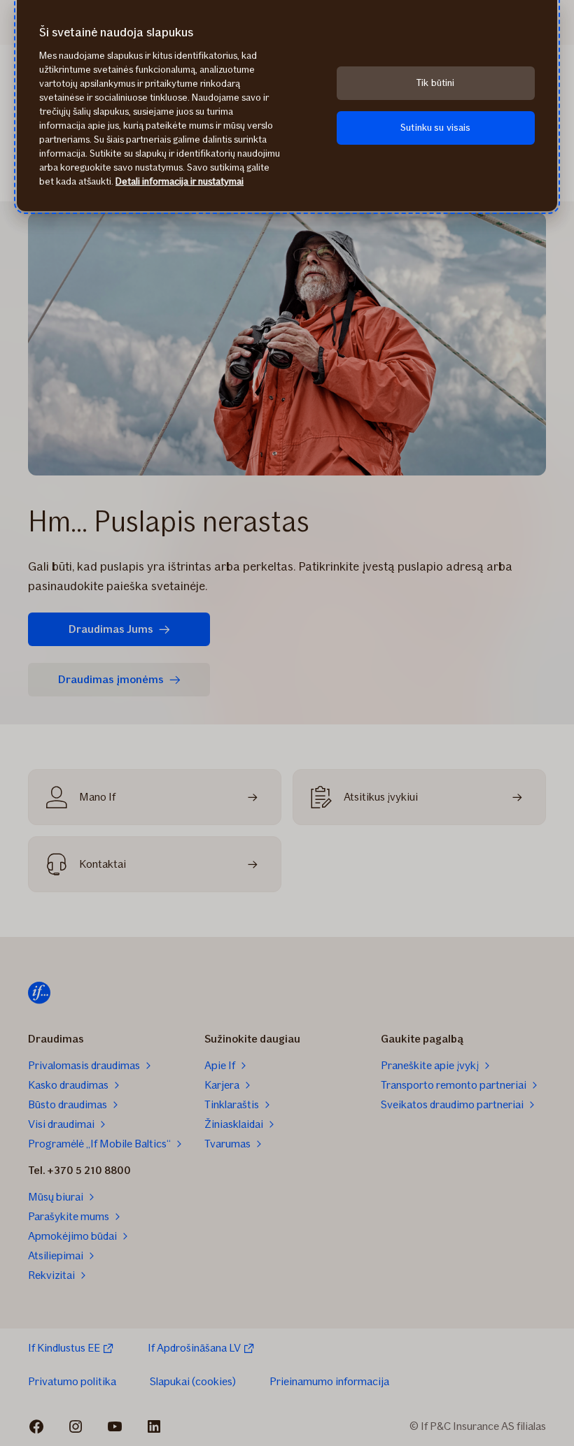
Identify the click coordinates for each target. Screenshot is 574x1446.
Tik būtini (435, 83)
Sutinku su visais (435, 128)
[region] (287, 105)
